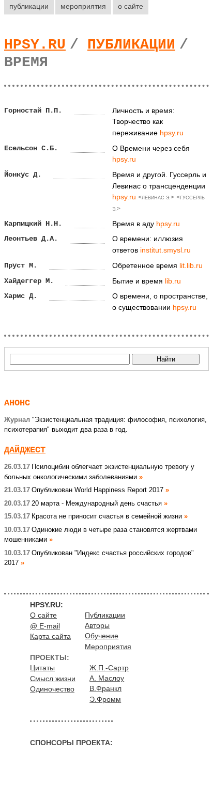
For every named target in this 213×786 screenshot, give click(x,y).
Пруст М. (20, 265)
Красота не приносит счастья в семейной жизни (93, 516)
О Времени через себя (151, 148)
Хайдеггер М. (29, 281)
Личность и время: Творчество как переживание (143, 121)
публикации (29, 6)
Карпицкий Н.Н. (33, 223)
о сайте (130, 6)
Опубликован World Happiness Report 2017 (83, 490)
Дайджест (24, 450)
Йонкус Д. (22, 174)
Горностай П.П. (33, 110)
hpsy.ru (35, 45)
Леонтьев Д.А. (31, 238)
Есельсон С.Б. (31, 148)
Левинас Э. (156, 197)
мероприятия (83, 6)
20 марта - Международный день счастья (83, 503)
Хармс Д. (20, 296)
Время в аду (133, 223)
